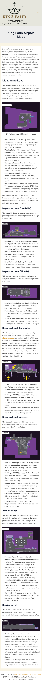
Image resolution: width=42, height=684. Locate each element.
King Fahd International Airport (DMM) (14, 24)
